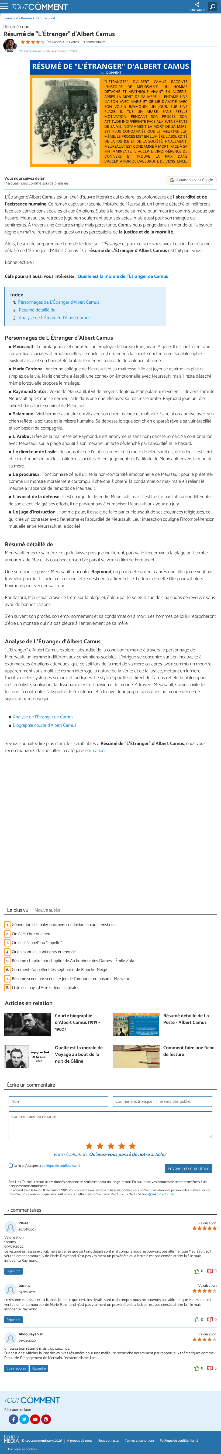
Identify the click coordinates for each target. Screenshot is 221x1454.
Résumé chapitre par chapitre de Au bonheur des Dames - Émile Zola (73, 960)
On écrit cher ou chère (31, 934)
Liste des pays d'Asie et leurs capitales (45, 987)
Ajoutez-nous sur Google (194, 180)
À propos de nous (79, 1441)
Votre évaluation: (70, 1155)
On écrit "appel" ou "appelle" (37, 942)
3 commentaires (94, 42)
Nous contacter (108, 1441)
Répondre (13, 1271)
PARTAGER (197, 10)
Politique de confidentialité (179, 1441)
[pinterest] (46, 1419)
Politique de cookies (22, 1449)
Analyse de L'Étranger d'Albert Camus (54, 318)
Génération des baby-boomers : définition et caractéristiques (65, 924)
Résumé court (45, 18)
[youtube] (35, 1419)
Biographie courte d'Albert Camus (44, 725)
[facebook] (13, 1419)
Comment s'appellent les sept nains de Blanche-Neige (59, 969)
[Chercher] (213, 6)
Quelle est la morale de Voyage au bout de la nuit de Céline (79, 1055)
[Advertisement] (110, 832)
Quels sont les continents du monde (44, 952)
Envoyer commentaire (188, 1169)
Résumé (26, 18)
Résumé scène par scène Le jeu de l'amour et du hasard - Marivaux (71, 979)
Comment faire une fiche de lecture (189, 1051)
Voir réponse (16, 1368)
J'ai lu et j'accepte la (47, 1166)
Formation (11, 18)
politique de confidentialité (61, 1166)
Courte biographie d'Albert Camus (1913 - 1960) (77, 1023)
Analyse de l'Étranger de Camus (43, 717)
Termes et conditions (139, 1441)
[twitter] (24, 1419)
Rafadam (30, 51)
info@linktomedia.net (158, 1194)
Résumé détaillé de (37, 310)
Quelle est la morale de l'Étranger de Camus (123, 277)
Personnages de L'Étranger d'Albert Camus (58, 302)
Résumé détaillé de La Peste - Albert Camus (186, 1019)
